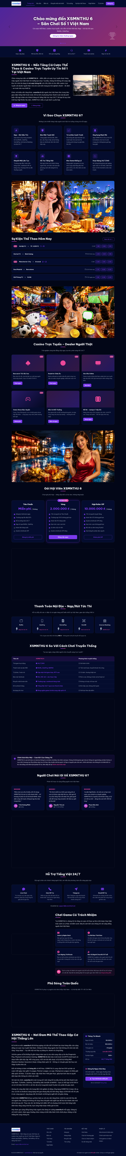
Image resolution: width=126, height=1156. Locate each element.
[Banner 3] (63, 43)
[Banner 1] (60, 43)
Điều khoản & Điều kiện (106, 1132)
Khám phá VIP (98, 537)
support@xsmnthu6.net (67, 906)
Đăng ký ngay (20, 105)
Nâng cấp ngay (63, 537)
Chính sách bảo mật (59, 764)
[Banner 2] (62, 43)
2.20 (109, 277)
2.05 (98, 254)
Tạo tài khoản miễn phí (100, 1079)
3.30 (103, 277)
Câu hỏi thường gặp (88, 1135)
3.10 (104, 261)
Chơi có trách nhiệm (88, 1138)
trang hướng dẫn (106, 973)
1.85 (98, 246)
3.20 (104, 254)
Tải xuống (70, 3)
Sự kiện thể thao (80, 3)
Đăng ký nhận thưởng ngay (63, 36)
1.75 (98, 269)
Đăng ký (110, 3)
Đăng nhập (36, 105)
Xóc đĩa (38, 3)
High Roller (91, 3)
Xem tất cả (108, 239)
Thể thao (49, 1138)
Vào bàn (87, 385)
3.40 (104, 246)
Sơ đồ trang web (87, 1142)
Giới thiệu (84, 1132)
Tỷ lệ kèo (101, 3)
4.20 (109, 269)
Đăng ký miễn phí (28, 537)
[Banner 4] (65, 43)
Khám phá (18, 421)
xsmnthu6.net (29, 1152)
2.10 (110, 246)
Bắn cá (46, 3)
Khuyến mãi (67, 1138)
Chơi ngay (18, 383)
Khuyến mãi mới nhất (57, 3)
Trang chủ (30, 3)
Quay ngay (88, 419)
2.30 (98, 261)
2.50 (109, 261)
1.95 (110, 254)
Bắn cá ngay (53, 421)
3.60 (103, 269)
